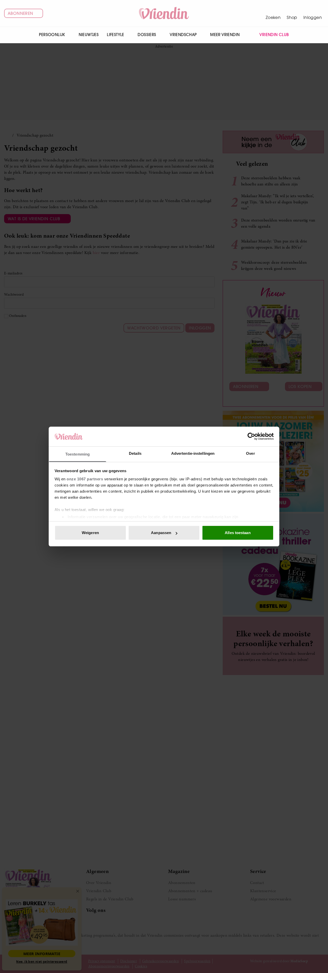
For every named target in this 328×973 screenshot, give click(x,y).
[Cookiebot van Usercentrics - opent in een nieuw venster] (251, 436)
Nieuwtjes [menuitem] (89, 34)
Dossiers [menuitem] (147, 34)
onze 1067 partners (85, 479)
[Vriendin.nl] (164, 13)
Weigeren (90, 532)
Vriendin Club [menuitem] (274, 34)
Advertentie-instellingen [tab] (192, 453)
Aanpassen (161, 532)
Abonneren (20, 13)
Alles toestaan (237, 532)
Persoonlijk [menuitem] (52, 34)
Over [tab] (250, 453)
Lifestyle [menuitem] (115, 34)
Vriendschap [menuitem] (183, 34)
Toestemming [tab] (77, 454)
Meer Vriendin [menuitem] (225, 34)
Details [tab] (135, 453)
